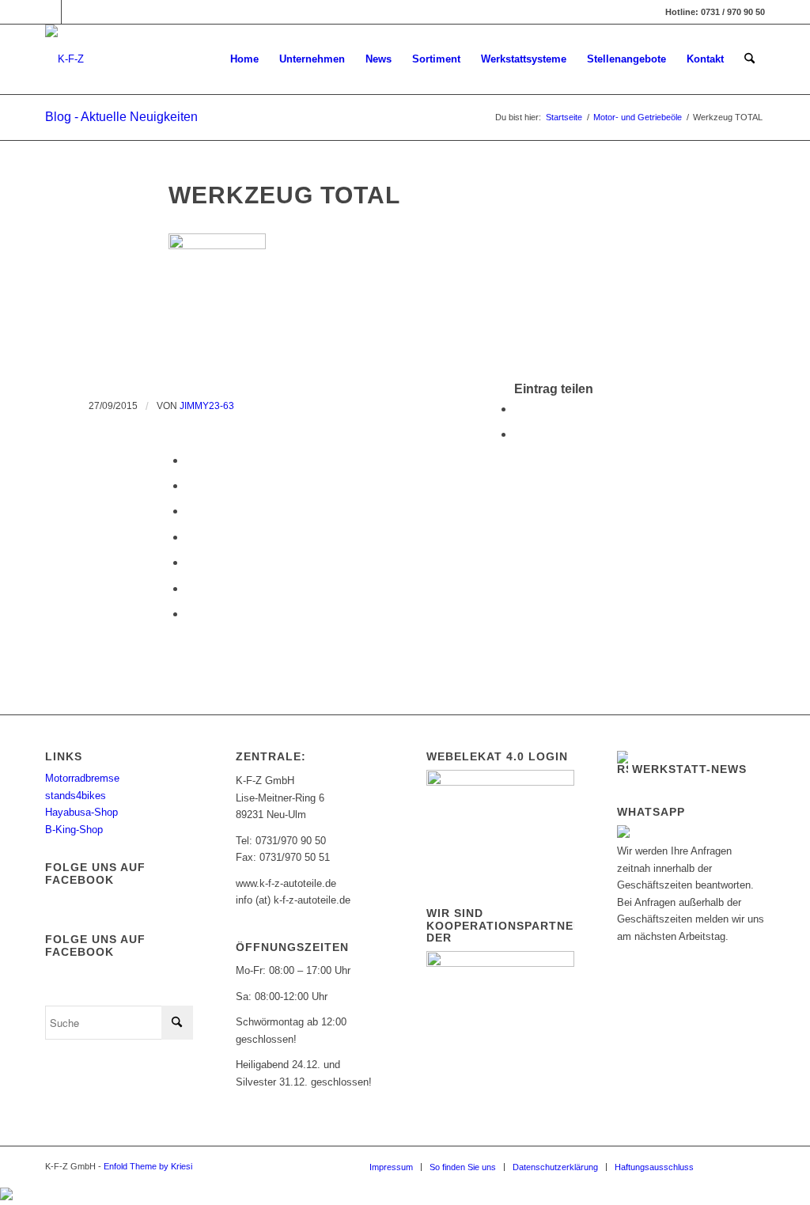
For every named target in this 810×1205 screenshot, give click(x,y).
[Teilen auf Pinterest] (190, 485)
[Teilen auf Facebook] (519, 408)
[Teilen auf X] (519, 434)
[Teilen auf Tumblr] (190, 537)
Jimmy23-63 (207, 405)
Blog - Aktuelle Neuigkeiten (121, 116)
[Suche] (749, 59)
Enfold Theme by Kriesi (148, 1166)
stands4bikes (75, 795)
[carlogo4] (64, 59)
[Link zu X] (73, 12)
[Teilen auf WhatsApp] (190, 460)
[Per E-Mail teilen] (190, 613)
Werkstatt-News (689, 769)
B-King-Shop (74, 830)
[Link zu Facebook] (49, 12)
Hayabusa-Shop (81, 812)
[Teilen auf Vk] (190, 562)
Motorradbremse (82, 778)
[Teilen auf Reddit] (190, 588)
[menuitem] (244, 59)
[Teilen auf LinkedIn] (190, 510)
